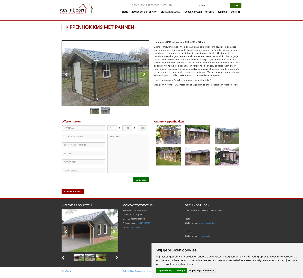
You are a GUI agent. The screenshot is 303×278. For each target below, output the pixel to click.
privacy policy (205, 236)
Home (125, 12)
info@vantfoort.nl (160, 4)
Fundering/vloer (193, 12)
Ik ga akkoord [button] (165, 270)
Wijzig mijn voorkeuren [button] (201, 270)
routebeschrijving (207, 223)
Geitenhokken (140, 271)
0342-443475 (139, 4)
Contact (235, 12)
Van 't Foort (66, 271)
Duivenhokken (128, 271)
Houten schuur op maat (144, 12)
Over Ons (222, 12)
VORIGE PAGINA (72, 191)
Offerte (209, 12)
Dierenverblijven (170, 12)
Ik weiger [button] (181, 270)
